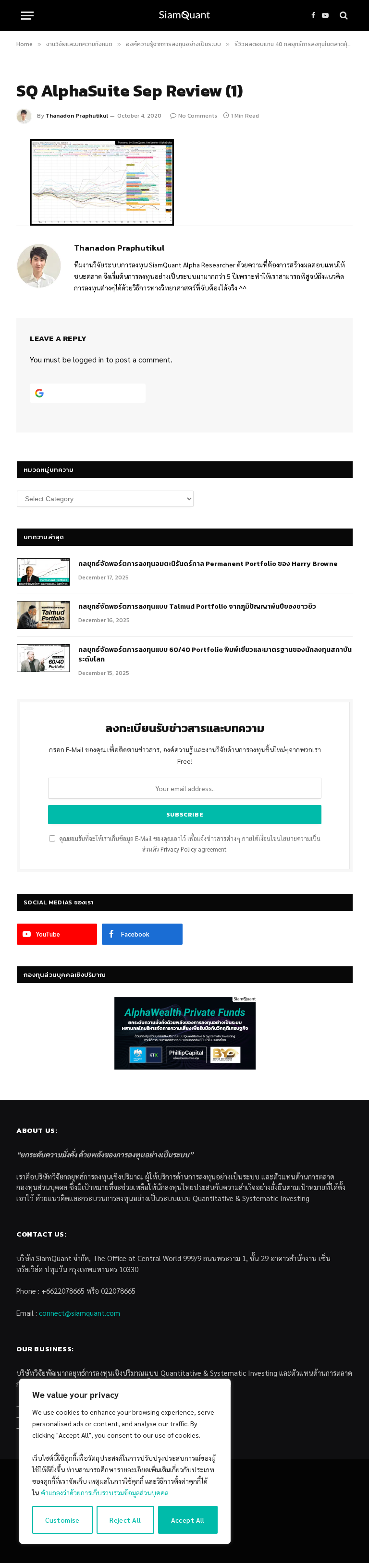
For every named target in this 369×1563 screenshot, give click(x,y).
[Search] (343, 15)
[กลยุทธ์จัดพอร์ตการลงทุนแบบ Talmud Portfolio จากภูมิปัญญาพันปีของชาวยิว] (43, 615)
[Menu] (27, 15)
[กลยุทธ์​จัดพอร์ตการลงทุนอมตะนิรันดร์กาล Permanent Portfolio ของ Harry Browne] (43, 572)
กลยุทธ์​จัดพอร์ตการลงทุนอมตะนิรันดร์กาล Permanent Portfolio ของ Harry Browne (208, 564)
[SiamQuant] (184, 15)
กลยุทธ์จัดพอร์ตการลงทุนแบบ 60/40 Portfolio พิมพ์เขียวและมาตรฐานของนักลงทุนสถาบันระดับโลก (215, 654)
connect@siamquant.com (79, 1312)
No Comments (197, 115)
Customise (62, 1519)
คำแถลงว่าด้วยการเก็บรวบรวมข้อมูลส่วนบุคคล (105, 1492)
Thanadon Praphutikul (77, 115)
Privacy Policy (178, 849)
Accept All (188, 1519)
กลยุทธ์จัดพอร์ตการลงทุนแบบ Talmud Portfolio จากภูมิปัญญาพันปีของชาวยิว (197, 607)
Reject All (125, 1519)
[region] (125, 1461)
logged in (88, 359)
